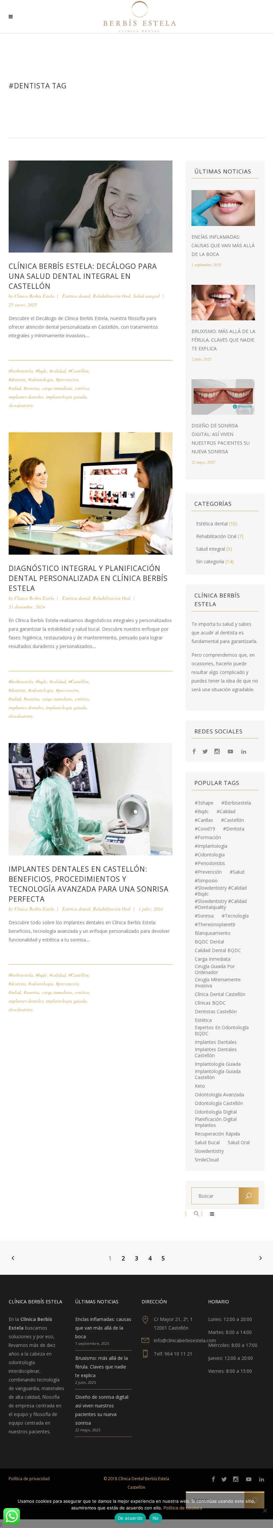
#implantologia (211, 846)
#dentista (17, 379)
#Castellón (79, 371)
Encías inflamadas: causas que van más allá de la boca (223, 245)
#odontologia (40, 379)
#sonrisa (31, 388)
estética (82, 388)
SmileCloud (207, 1160)
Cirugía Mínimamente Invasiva (218, 983)
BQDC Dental (209, 942)
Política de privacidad (29, 1478)
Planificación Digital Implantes (216, 1122)
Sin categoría (210, 561)
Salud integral (146, 296)
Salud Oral (239, 1143)
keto (200, 1086)
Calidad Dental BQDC (218, 950)
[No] (264, 1510)
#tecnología (235, 916)
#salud (15, 388)
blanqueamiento (212, 933)
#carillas (204, 820)
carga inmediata (57, 388)
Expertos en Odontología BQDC (222, 1031)
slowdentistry (21, 405)
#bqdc (41, 371)
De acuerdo (130, 1518)
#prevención (67, 379)
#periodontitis (210, 863)
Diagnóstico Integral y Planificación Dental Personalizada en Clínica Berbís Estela (88, 578)
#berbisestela (21, 371)
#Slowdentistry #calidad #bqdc (221, 891)
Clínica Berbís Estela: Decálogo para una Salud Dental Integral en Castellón (83, 276)
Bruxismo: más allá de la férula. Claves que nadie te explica (223, 340)
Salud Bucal (207, 1143)
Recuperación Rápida (217, 1134)
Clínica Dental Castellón (220, 994)
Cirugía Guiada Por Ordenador (215, 969)
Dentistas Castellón (216, 1012)
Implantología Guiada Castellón (218, 1074)
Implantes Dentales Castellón (216, 1052)
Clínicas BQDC (210, 1003)
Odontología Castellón (219, 1103)
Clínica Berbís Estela (34, 296)
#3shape (204, 803)
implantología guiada (66, 396)
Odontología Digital (216, 1112)
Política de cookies (182, 1507)
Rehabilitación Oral (112, 296)
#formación (208, 837)
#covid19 (205, 829)
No (155, 1518)
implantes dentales (26, 396)
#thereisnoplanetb (215, 925)
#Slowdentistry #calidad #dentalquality (221, 904)
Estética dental (76, 296)
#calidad (58, 371)
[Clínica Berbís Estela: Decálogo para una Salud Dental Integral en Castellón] (90, 206)
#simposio (206, 881)
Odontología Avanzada (219, 1095)
